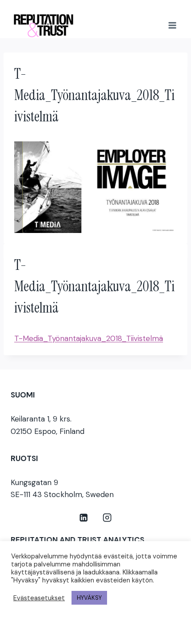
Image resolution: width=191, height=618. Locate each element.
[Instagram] (107, 518)
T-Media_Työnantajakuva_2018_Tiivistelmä (88, 338)
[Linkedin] (84, 518)
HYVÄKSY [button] (89, 598)
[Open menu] (172, 25)
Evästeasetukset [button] (39, 598)
